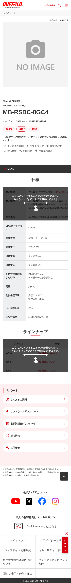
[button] (64, 476)
